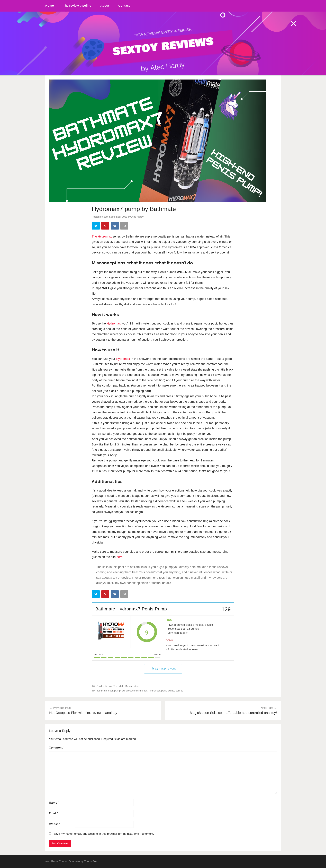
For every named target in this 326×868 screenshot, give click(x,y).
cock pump (114, 690)
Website (54, 824)
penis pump (167, 690)
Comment (56, 747)
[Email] (124, 226)
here (119, 557)
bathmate (101, 690)
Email (53, 813)
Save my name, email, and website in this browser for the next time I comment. (103, 833)
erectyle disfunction (136, 690)
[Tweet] (96, 226)
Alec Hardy (137, 216)
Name (54, 802)
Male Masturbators (129, 686)
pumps (179, 690)
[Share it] (115, 226)
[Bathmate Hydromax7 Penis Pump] (111, 632)
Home (49, 5)
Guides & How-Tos (106, 686)
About (104, 5)
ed (123, 690)
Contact (124, 5)
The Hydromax (102, 236)
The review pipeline (77, 5)
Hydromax (114, 323)
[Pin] (105, 226)
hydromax (154, 690)
